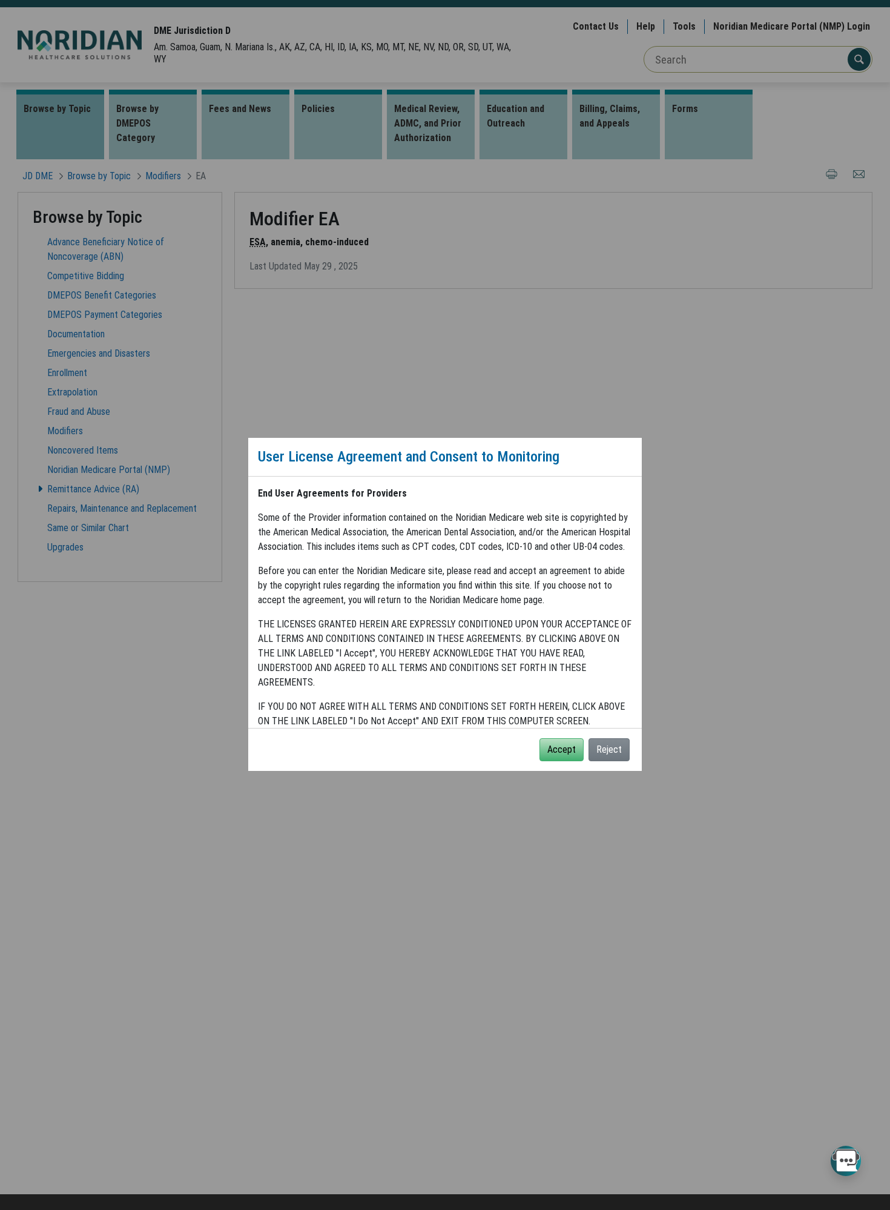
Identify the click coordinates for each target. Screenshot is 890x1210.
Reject (609, 749)
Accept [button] (561, 749)
